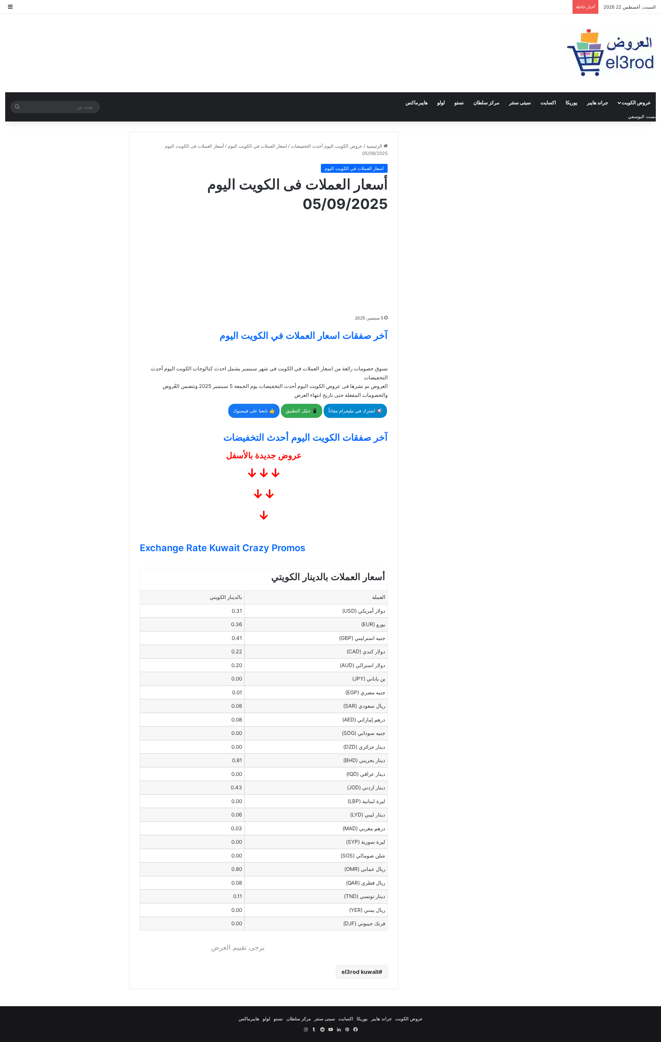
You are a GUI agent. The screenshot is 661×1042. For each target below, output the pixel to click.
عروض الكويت (636, 102)
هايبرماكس (417, 102)
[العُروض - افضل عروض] (609, 53)
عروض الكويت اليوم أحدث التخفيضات (327, 146)
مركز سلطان (486, 102)
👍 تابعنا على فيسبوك (254, 410)
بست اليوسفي (642, 116)
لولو (441, 102)
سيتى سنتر (520, 102)
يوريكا (571, 102)
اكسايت (548, 102)
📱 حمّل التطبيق (301, 410)
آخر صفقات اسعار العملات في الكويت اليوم (304, 335)
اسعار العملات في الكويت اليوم (257, 146)
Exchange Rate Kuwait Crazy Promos (222, 548)
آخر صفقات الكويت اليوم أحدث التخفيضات (305, 437)
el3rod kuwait (360, 971)
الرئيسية (375, 146)
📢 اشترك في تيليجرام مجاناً (355, 410)
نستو (459, 102)
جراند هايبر (597, 102)
